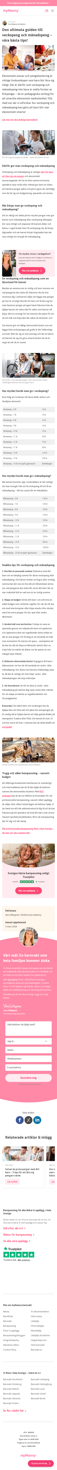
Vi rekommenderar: (40, 1311)
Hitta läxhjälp (37, 1326)
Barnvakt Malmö (11, 1389)
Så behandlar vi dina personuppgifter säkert (30, 1084)
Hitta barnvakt (38, 1345)
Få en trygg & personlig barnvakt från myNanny (27, 3)
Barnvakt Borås (38, 1398)
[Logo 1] (11, 11)
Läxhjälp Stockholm (40, 1335)
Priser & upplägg (11, 1331)
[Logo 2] (28, 1455)
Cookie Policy (9, 1350)
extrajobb (7, 727)
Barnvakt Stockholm (13, 1379)
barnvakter (13, 979)
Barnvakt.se (36, 1350)
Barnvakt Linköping (40, 1379)
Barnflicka (8, 1316)
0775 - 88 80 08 (28, 1433)
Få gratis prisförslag (39, 1463)
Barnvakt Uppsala (11, 1394)
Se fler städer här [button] (13, 1410)
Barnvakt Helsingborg (41, 1384)
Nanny (6, 1311)
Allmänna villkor (11, 1345)
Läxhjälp (35, 1321)
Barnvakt (7, 1321)
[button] (52, 10)
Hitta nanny (36, 1316)
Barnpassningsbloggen (14, 1335)
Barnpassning (9, 1326)
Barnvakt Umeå (38, 1394)
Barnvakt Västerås (11, 1398)
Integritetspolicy (11, 1340)
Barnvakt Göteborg (12, 1384)
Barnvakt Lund (38, 1389)
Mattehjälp (36, 1331)
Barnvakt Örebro (11, 1403)
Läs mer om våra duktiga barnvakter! (20, 119)
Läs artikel (12, 1182)
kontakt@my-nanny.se (28, 1436)
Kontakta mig (29, 1077)
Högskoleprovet (39, 1340)
